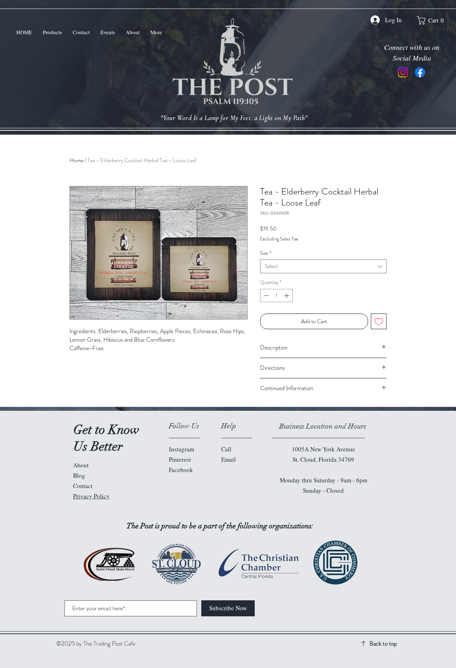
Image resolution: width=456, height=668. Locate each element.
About (81, 465)
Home (76, 160)
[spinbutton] (276, 295)
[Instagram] (403, 72)
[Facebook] (420, 72)
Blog (79, 475)
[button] (433, 20)
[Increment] (287, 295)
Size (265, 253)
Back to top (383, 643)
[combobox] (323, 266)
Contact (83, 486)
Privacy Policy (91, 496)
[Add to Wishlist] (379, 321)
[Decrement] (265, 295)
